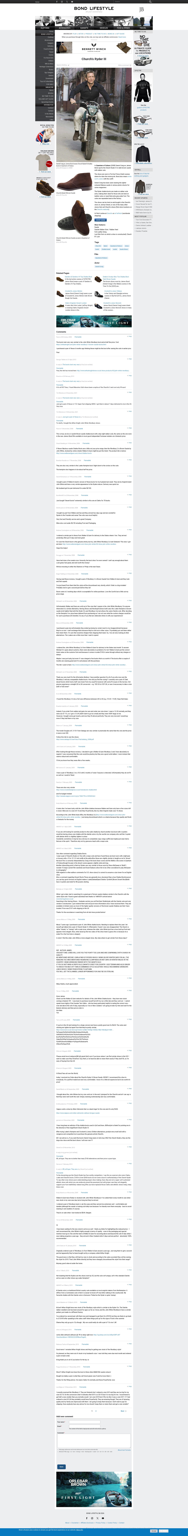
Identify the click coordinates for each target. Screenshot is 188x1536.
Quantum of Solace (116, 246)
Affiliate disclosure (87, 1523)
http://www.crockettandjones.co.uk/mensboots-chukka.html (76, 790)
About (67, 1523)
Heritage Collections (46, 67)
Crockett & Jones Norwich (112, 303)
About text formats (124, 1450)
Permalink (78, 337)
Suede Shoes (124, 249)
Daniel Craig (99, 266)
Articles (50, 93)
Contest (50, 108)
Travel (51, 52)
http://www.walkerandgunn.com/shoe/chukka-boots (74, 453)
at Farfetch (118, 213)
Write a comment (123, 65)
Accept (154, 1531)
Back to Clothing (62, 65)
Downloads (49, 78)
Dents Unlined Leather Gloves (146, 225)
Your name (60, 1422)
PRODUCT (88, 34)
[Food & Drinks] (123, 29)
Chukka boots (106, 249)
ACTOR (80, 34)
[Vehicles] (104, 29)
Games (51, 75)
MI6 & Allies (49, 64)
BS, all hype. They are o (70, 1169)
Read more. (122, 37)
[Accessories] (64, 29)
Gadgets (50, 43)
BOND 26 (111, 34)
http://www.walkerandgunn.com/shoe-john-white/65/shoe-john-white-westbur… (90, 544)
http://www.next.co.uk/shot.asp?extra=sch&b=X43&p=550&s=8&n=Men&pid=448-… (84, 1030)
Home (37, 2)
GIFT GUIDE (120, 34)
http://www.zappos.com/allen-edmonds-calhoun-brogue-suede (78, 1113)
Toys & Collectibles (46, 81)
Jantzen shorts (141, 228)
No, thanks (163, 1531)
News (51, 90)
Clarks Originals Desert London (76, 303)
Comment (60, 1433)
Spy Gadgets (49, 72)
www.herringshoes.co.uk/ (65, 899)
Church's (109, 213)
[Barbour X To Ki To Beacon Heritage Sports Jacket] (143, 195)
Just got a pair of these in (71, 417)
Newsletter (49, 117)
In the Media (49, 114)
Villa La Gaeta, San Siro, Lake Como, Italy (150, 223)
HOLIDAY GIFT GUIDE (46, 99)
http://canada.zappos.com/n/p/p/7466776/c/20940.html (75, 796)
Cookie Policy (112, 1523)
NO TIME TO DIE (47, 96)
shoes (127, 246)
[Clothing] (45, 29)
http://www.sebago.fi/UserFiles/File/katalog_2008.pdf (75, 739)
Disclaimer (75, 1523)
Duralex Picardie (141, 231)
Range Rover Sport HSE (144, 207)
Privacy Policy (100, 1523)
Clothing (50, 37)
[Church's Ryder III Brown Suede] (75, 191)
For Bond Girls (48, 58)
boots (97, 249)
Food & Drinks (48, 49)
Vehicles (50, 46)
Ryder (105, 246)
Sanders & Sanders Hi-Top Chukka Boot (78, 277)
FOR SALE (49, 84)
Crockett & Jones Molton (73, 291)
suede (115, 249)
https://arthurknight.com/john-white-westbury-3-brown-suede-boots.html (81, 344)
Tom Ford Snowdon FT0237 (145, 220)
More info (79, 1530)
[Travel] (143, 29)
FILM (74, 34)
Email (59, 1426)
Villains (50, 61)
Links (51, 120)
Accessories (49, 40)
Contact (50, 111)
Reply (130, 336)
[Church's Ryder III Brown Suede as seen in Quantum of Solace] (75, 236)
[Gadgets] (84, 29)
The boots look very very (71, 365)
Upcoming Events (47, 102)
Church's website (103, 209)
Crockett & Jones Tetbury (113, 291)
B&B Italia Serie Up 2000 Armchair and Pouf (151, 213)
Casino (51, 55)
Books (51, 70)
